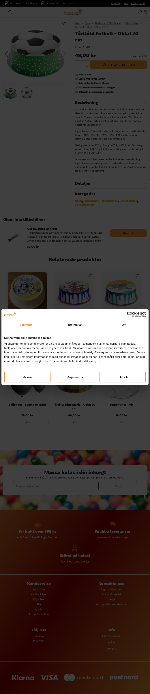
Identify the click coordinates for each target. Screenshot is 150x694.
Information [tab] (75, 324)
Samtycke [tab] (26, 324)
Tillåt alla (122, 376)
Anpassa (72, 376)
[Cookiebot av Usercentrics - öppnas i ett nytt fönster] (130, 314)
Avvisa (27, 376)
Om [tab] (124, 324)
